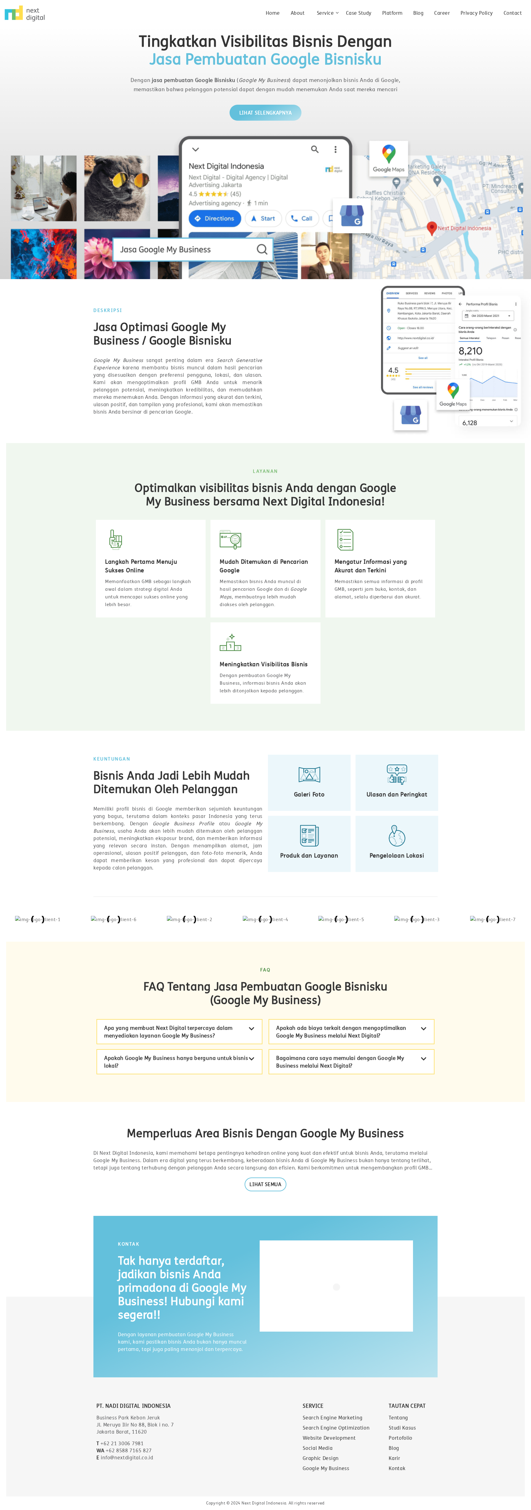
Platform (392, 13)
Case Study (359, 13)
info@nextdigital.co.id (124, 1457)
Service (325, 13)
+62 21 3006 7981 (120, 1443)
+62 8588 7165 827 (124, 1450)
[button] (179, 1031)
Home (273, 13)
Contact (513, 13)
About (298, 13)
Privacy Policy (477, 13)
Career (442, 13)
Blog (418, 13)
